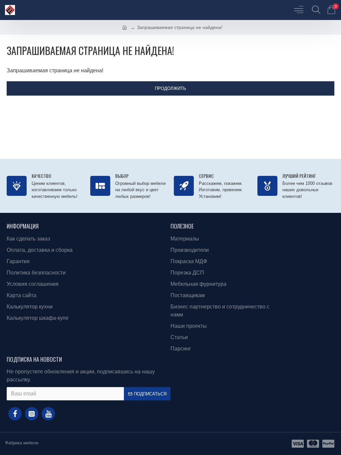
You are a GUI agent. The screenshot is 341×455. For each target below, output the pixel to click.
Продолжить (170, 88)
